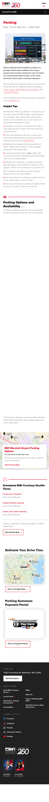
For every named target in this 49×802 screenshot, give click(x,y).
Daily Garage (21, 89)
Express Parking (32, 89)
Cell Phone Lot (14, 100)
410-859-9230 (28, 140)
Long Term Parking (10, 92)
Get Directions (12, 678)
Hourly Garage (9, 89)
